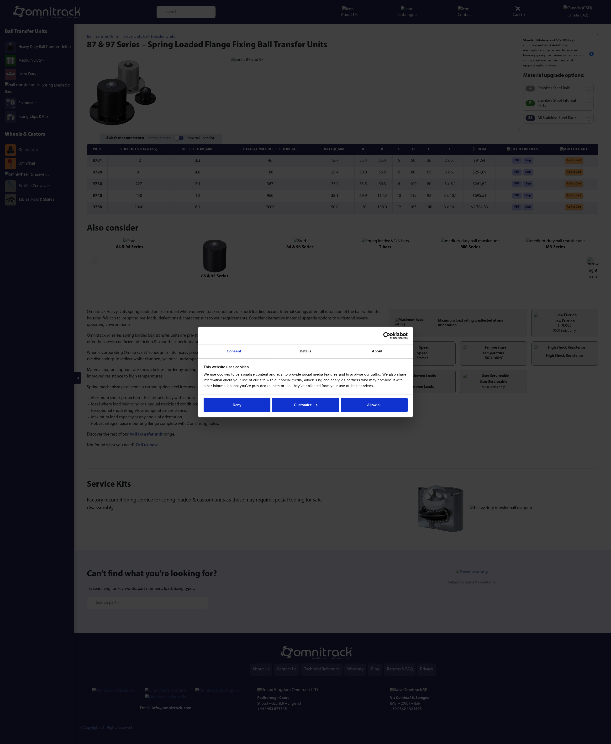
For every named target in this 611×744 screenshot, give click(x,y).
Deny (237, 405)
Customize (303, 405)
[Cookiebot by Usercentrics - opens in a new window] (387, 335)
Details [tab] (305, 351)
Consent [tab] (234, 351)
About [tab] (377, 351)
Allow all (374, 405)
